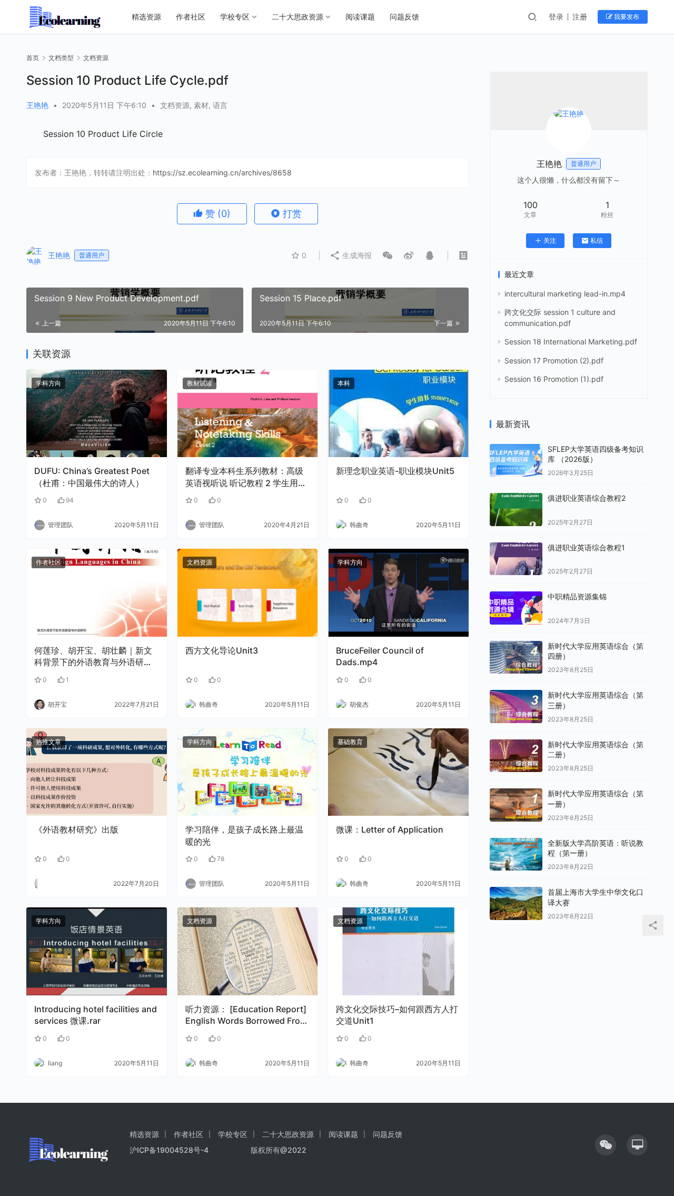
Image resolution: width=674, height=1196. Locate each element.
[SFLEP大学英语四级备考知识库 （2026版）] (516, 460)
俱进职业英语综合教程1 (586, 547)
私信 (596, 240)
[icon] (605, 1144)
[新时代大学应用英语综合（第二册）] (516, 756)
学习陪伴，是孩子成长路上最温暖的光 (244, 835)
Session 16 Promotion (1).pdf (553, 378)
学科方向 (48, 383)
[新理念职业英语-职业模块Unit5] (398, 414)
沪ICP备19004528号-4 (170, 1149)
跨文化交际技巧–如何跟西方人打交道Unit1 (397, 1015)
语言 (220, 105)
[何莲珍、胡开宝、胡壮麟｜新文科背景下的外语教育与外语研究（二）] (96, 593)
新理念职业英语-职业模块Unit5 (395, 471)
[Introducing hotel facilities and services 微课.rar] (96, 951)
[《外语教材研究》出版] (96, 772)
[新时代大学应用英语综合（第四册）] (516, 657)
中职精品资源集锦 (577, 596)
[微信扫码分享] (387, 255)
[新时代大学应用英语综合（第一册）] (516, 805)
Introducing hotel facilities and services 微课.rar (95, 1015)
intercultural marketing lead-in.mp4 (565, 293)
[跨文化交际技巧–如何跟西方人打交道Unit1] (398, 951)
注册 (579, 16)
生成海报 (356, 255)
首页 (32, 58)
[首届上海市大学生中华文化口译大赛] (516, 903)
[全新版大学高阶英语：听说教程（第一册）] (516, 854)
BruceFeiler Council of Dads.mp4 (380, 656)
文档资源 (175, 105)
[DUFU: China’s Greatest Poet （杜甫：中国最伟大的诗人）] (96, 414)
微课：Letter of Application (389, 829)
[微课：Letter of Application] (398, 772)
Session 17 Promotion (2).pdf (553, 360)
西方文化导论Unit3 (221, 650)
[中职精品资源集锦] (516, 608)
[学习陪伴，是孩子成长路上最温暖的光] (247, 772)
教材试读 (199, 383)
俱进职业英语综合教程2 (587, 497)
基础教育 (350, 742)
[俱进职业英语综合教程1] (516, 559)
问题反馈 (404, 16)
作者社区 (190, 16)
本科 (344, 383)
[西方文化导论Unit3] (247, 593)
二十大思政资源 (297, 16)
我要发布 (625, 17)
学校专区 (235, 16)
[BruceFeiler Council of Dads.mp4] (398, 593)
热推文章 (48, 742)
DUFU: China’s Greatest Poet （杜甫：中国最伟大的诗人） (92, 477)
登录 (556, 16)
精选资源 (146, 16)
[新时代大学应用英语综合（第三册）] (516, 706)
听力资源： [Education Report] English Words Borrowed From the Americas (246, 1015)
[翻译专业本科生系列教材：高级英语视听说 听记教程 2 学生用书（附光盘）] (247, 414)
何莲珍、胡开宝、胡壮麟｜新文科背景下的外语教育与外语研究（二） (93, 656)
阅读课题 (360, 16)
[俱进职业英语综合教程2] (516, 509)
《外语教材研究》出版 (76, 829)
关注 (549, 240)
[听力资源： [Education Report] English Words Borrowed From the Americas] (247, 951)
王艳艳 (37, 105)
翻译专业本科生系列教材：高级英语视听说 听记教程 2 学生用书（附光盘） (245, 477)
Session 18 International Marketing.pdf (570, 341)
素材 (201, 105)
